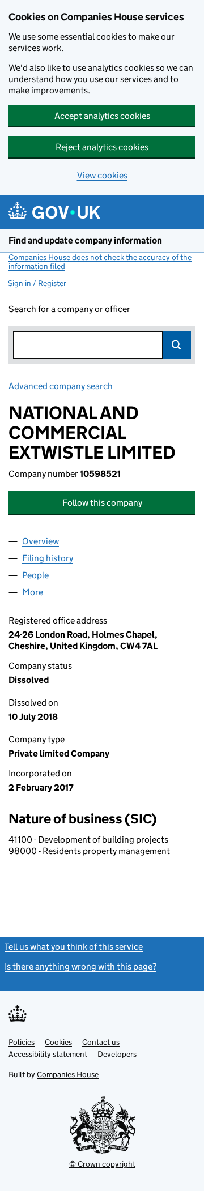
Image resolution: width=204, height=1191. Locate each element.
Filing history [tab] (47, 558)
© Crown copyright (102, 1164)
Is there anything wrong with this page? (80, 966)
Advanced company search (60, 386)
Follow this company (102, 502)
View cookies (102, 175)
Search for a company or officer (69, 309)
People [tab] (35, 575)
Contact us (101, 1042)
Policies (21, 1042)
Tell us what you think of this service (74, 946)
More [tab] (32, 592)
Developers (117, 1054)
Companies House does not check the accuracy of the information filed (100, 261)
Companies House (68, 1074)
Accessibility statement (47, 1054)
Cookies (58, 1042)
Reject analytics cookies (102, 147)
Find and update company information (85, 240)
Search (177, 345)
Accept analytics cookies (102, 115)
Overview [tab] (40, 541)
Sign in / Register (37, 283)
